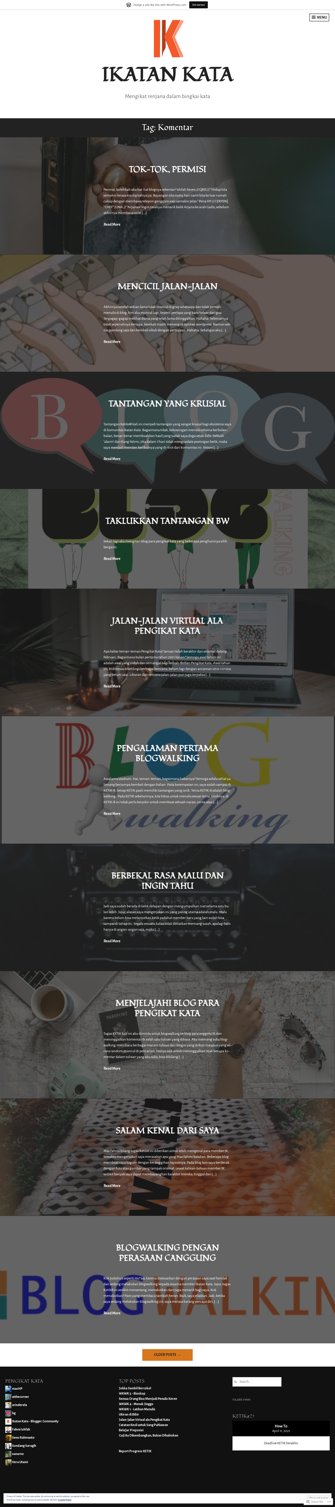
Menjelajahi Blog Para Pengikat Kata (167, 1008)
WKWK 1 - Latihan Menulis (137, 1409)
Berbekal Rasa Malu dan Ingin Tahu (167, 881)
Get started (198, 4)
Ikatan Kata (167, 75)
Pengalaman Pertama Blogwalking (167, 753)
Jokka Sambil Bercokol (135, 1388)
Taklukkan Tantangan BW (167, 521)
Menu (321, 17)
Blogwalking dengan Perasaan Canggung (167, 1253)
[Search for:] (256, 1381)
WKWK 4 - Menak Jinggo (136, 1404)
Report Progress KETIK (135, 1451)
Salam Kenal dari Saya (167, 1130)
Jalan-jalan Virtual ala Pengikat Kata (167, 626)
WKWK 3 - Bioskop (132, 1393)
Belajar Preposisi (131, 1430)
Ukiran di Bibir (129, 1414)
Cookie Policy (64, 1500)
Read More (112, 224)
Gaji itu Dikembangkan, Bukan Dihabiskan (148, 1435)
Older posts (165, 1355)
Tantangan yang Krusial (167, 404)
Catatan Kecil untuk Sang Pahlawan (143, 1425)
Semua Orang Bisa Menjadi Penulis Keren (148, 1399)
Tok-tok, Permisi (167, 169)
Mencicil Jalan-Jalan (168, 286)
